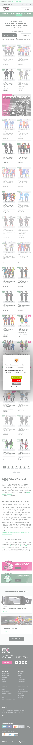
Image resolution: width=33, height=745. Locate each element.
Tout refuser (17, 380)
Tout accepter (17, 377)
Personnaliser (17, 383)
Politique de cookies (16, 386)
